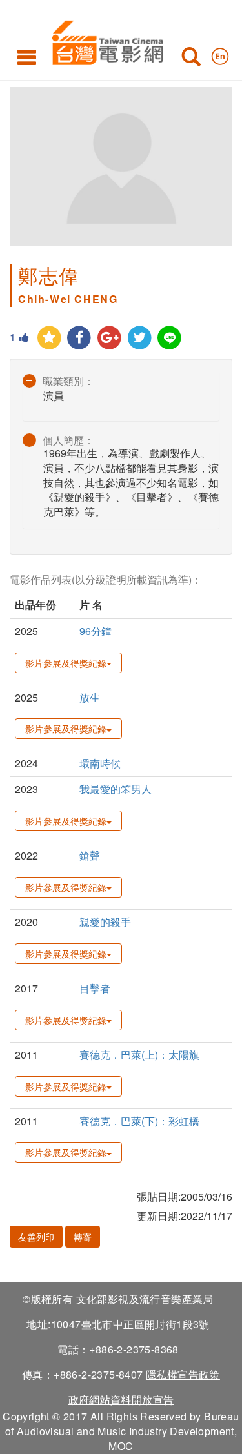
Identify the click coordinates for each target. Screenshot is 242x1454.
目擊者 (94, 988)
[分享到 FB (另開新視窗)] (80, 338)
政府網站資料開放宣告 (121, 1399)
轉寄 (83, 1236)
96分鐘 (95, 631)
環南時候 (100, 763)
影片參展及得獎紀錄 (65, 662)
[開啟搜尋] (191, 59)
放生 (89, 697)
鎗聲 (89, 855)
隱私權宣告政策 (183, 1374)
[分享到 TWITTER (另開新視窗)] (140, 338)
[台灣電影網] (104, 40)
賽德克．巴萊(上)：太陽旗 (139, 1054)
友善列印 (36, 1236)
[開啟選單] (27, 57)
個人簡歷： (68, 440)
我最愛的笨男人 (115, 788)
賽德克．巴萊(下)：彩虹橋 (139, 1121)
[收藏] (49, 338)
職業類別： (68, 380)
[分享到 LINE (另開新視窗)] (170, 338)
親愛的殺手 (105, 921)
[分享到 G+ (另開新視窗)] (109, 338)
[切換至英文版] (220, 53)
